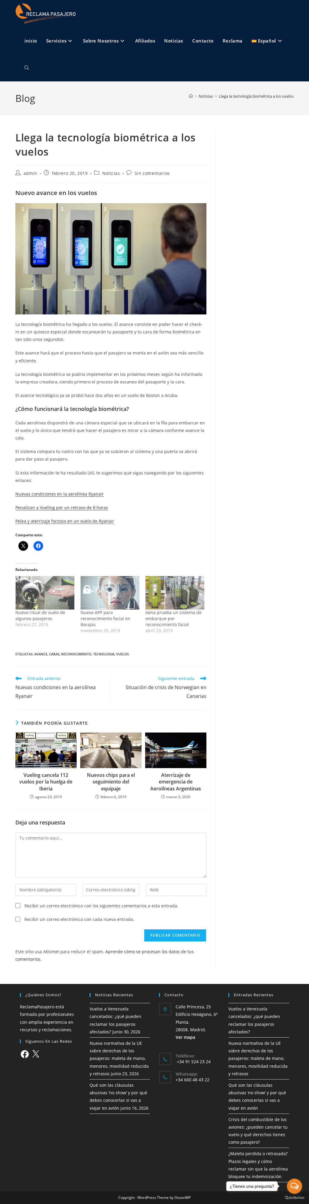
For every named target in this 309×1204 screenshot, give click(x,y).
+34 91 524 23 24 (193, 1061)
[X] (35, 1054)
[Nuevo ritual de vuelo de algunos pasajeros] (44, 593)
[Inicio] (191, 96)
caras (54, 654)
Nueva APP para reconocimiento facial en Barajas (105, 618)
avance (40, 654)
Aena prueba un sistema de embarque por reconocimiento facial (173, 618)
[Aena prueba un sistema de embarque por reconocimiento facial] (174, 593)
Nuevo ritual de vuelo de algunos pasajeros (40, 615)
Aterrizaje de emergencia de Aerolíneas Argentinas (175, 782)
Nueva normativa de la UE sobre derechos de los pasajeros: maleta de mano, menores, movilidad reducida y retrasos (119, 1058)
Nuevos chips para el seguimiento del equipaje (111, 782)
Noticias (111, 173)
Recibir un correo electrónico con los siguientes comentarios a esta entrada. (101, 906)
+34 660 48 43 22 (192, 1080)
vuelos (122, 654)
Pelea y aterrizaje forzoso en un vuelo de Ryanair (64, 521)
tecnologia (103, 654)
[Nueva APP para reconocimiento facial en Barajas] (110, 593)
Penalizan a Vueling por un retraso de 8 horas (61, 507)
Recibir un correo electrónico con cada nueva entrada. (79, 919)
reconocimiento (76, 654)
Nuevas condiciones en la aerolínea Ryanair (59, 494)
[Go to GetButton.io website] (294, 1198)
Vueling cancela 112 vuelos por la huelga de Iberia (45, 782)
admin (30, 173)
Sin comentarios (152, 173)
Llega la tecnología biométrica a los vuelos (256, 96)
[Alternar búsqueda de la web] (26, 67)
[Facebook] (25, 1054)
